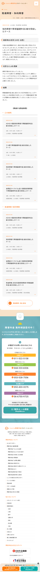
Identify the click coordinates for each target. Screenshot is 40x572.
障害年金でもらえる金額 (14, 449)
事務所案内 (10, 506)
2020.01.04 (6, 25)
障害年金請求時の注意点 (15, 474)
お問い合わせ (10, 534)
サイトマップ (10, 540)
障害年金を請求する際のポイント (17, 466)
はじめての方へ (11, 443)
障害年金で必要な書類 (14, 460)
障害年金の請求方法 (13, 463)
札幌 (9, 509)
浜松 (9, 520)
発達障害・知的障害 (21, 25)
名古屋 (10, 523)
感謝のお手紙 (11, 489)
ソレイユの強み (11, 480)
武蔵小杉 (10, 517)
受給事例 (9, 483)
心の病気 (12, 25)
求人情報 (9, 529)
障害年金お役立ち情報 (13, 492)
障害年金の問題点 (13, 457)
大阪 (9, 526)
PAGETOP (20, 317)
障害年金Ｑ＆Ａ (12, 469)
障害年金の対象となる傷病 (15, 454)
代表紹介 (9, 503)
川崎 (9, 512)
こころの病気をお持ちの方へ (15, 477)
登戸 (9, 514)
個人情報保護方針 (12, 537)
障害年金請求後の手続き (15, 472)
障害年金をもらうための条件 (16, 452)
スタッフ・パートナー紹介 (13, 500)
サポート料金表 (11, 486)
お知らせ (9, 532)
